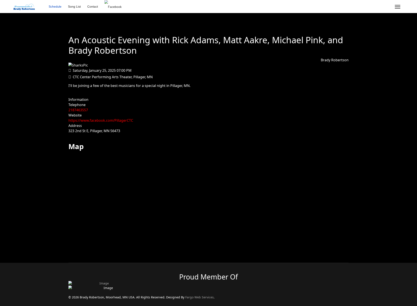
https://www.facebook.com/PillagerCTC (100, 120)
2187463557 (78, 110)
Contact (92, 6)
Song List (74, 6)
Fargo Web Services (199, 297)
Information (78, 99)
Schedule (55, 6)
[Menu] (397, 6)
